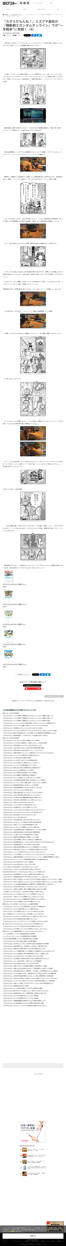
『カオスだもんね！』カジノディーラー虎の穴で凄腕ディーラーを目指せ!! (21, 740)
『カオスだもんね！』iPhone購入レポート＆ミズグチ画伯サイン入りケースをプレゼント (25, 928)
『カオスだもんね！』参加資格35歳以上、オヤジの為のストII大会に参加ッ (21, 844)
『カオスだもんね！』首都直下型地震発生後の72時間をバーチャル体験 (20, 837)
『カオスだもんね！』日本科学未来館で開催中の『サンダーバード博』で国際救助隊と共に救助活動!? (28, 975)
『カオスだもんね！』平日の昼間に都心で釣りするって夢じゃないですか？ (22, 819)
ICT (41, 9)
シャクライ (8, 35)
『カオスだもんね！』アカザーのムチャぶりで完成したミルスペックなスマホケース (24, 809)
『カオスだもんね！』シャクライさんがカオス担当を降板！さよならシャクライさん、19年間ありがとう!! (29, 723)
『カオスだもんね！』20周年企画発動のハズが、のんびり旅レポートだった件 (22, 787)
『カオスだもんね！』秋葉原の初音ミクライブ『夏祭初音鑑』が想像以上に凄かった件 (24, 993)
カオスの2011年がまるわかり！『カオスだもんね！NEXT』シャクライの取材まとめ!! (24, 871)
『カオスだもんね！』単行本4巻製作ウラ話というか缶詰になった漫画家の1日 (22, 839)
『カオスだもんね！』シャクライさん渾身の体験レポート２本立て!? (20, 765)
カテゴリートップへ (54, 696)
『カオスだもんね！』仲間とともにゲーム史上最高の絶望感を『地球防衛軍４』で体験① (25, 965)
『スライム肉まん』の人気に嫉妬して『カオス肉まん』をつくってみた (20, 866)
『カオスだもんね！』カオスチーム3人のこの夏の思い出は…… (19, 790)
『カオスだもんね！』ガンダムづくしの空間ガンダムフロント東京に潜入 (21, 827)
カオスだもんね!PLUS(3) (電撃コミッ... (15, 664)
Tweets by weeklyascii (38, 1073)
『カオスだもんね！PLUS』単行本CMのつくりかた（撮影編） (18, 861)
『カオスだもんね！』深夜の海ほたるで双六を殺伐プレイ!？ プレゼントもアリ (23, 750)
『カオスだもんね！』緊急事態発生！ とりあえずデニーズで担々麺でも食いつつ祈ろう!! (25, 735)
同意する (33, 1236)
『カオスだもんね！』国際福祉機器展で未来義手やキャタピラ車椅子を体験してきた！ (24, 1000)
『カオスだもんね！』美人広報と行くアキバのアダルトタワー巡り (19, 814)
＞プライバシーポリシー (33, 1240)
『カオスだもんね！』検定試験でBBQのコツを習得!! (16, 985)
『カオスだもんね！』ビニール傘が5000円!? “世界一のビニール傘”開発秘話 (22, 961)
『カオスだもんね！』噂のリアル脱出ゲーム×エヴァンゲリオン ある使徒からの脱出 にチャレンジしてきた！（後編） (32, 879)
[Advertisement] (33, 1204)
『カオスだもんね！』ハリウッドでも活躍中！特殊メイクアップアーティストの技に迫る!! (25, 725)
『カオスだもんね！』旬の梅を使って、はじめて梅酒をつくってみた (20, 807)
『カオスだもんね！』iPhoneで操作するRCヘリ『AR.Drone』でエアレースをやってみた (25, 886)
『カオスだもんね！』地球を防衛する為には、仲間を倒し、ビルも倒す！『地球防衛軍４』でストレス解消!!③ (30, 970)
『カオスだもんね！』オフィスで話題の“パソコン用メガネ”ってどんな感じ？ (22, 777)
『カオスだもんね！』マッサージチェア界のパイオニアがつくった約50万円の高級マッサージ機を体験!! (29, 980)
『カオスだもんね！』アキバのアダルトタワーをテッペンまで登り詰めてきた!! (22, 812)
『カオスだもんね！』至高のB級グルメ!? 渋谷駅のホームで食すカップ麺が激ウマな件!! (25, 946)
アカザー (18, 35)
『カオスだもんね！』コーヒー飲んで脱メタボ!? (15, 817)
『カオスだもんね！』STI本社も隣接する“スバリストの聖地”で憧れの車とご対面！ (23, 1003)
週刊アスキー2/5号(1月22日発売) (11, 737)
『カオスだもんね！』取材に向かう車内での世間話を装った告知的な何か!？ (22, 767)
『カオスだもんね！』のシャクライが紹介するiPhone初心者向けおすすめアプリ (23, 926)
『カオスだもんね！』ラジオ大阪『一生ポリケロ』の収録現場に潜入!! (20, 760)
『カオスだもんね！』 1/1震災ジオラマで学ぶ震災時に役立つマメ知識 (20, 834)
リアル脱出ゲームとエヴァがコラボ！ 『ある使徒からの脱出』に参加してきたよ (23, 891)
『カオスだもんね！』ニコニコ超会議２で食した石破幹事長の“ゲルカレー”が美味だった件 (25, 953)
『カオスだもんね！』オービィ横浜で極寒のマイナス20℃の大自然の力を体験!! (22, 988)
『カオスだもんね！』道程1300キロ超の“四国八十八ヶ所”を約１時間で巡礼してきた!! (24, 948)
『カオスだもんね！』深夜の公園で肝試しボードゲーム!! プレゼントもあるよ (22, 792)
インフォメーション (16, 14)
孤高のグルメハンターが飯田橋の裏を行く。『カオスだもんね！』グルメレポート (23, 931)
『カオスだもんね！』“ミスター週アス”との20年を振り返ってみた (19, 804)
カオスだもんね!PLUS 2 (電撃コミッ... (14, 644)
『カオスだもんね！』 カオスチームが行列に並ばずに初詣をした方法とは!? (22, 869)
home (6, 14)
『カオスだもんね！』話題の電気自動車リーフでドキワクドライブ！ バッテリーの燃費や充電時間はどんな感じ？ (31, 856)
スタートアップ (25, 9)
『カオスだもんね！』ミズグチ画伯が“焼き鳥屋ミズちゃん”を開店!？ (20, 772)
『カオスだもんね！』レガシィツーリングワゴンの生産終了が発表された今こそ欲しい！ (25, 1005)
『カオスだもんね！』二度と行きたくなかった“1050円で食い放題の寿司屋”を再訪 (23, 747)
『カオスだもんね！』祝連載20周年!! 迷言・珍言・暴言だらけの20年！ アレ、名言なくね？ (26, 876)
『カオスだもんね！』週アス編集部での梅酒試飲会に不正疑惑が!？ (19, 775)
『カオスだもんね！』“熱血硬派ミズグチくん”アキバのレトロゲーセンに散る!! (22, 728)
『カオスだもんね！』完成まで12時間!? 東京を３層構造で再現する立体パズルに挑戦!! (24, 889)
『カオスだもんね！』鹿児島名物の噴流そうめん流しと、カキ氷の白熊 (20, 785)
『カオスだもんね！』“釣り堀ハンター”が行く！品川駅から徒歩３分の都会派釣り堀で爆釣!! (26, 943)
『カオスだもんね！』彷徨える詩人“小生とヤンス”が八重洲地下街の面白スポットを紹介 (25, 849)
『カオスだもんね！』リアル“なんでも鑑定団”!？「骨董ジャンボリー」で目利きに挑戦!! (25, 742)
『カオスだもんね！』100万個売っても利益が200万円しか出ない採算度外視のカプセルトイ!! (26, 958)
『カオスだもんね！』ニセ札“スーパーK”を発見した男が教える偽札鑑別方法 (22, 822)
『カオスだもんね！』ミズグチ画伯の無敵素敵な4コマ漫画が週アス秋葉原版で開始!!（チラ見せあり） (28, 884)
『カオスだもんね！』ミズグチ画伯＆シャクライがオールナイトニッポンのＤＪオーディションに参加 (28, 854)
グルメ (8, 9)
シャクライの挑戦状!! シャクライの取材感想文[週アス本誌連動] (19, 933)
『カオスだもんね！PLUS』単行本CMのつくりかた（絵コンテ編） (19, 864)
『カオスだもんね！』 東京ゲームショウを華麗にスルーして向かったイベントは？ (23, 896)
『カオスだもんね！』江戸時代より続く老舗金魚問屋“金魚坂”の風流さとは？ (22, 797)
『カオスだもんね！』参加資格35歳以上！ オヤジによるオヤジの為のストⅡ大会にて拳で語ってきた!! (29, 842)
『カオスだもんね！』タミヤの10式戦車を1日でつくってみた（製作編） (21, 995)
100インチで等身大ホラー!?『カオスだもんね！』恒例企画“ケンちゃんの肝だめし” (23, 913)
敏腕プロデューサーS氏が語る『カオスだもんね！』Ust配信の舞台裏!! (20, 904)
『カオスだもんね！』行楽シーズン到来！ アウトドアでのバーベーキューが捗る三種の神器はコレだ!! (28, 983)
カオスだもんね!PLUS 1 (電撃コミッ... (14, 624)
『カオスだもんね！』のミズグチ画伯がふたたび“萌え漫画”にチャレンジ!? (21, 901)
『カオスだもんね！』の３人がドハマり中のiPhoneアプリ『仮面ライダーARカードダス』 (25, 916)
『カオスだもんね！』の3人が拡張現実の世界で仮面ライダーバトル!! (20, 918)
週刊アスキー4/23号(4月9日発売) (11, 713)
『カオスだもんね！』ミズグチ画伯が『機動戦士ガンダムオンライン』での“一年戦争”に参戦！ (27, 720)
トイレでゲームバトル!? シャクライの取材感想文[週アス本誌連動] (20, 936)
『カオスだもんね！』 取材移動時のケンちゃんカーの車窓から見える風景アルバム (23, 874)
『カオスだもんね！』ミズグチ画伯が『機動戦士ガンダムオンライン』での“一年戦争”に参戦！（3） (28, 715)
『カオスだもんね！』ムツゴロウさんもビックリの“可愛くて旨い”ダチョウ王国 (23, 956)
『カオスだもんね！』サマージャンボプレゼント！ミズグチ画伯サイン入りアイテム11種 (25, 921)
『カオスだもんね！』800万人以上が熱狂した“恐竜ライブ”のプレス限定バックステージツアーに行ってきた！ (30, 978)
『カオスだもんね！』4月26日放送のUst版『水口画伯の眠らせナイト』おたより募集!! (24, 829)
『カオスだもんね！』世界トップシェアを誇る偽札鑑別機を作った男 (20, 824)
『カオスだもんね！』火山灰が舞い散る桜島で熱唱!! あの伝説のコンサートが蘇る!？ (24, 780)
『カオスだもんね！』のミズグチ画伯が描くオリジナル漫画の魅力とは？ (21, 908)
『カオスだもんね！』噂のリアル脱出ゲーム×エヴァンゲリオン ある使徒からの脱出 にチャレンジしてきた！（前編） (32, 881)
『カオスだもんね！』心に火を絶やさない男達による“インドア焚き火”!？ (21, 762)
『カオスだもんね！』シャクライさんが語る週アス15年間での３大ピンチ (21, 755)
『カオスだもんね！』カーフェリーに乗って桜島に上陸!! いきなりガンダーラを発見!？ (25, 782)
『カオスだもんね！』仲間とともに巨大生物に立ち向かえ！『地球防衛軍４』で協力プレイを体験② (28, 968)
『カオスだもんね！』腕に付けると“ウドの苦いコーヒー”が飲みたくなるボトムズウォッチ (25, 990)
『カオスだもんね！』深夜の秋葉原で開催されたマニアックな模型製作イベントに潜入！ (25, 847)
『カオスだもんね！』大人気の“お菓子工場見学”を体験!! (17, 757)
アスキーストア (58, 9)
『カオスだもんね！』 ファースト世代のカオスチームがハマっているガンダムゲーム (24, 851)
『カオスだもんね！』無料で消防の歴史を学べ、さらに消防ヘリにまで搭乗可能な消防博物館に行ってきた (29, 732)
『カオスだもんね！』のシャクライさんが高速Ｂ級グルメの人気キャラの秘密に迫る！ (24, 906)
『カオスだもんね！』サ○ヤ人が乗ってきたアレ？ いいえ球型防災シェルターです (23, 894)
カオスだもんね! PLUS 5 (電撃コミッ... (14, 584)
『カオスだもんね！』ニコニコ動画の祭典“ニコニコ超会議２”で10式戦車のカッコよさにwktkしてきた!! (29, 951)
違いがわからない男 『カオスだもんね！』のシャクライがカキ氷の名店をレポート (23, 923)
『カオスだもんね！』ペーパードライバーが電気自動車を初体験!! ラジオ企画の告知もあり (25, 859)
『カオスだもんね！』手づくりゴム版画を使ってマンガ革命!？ (18, 770)
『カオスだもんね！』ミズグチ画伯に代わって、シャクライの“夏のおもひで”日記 (23, 911)
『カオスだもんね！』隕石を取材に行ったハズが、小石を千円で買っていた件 (22, 745)
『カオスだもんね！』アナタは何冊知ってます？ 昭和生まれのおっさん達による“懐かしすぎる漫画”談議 (29, 973)
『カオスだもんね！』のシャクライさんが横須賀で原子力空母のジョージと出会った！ (24, 899)
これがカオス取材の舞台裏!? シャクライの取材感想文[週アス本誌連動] (20, 938)
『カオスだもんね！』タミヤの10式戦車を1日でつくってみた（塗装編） (21, 998)
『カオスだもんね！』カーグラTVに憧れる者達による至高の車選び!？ (20, 941)
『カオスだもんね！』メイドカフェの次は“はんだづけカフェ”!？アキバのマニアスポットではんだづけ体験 (29, 730)
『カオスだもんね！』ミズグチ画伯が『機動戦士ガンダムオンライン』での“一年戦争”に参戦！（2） (28, 718)
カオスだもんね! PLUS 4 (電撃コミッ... (14, 604)
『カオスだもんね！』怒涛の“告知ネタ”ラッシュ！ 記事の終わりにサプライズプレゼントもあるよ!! (28, 752)
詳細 (13, 1231)
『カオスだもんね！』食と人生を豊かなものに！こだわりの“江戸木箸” (20, 963)
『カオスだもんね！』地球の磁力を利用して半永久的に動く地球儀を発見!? (21, 832)
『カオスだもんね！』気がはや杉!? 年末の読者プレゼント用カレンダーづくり (22, 799)
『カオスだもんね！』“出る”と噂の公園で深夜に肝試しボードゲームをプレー (22, 794)
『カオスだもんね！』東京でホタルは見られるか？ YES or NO (18, 802)
